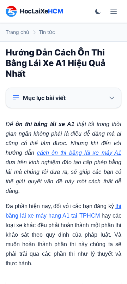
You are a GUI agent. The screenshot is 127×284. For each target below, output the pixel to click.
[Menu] (114, 11)
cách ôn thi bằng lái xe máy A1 (79, 153)
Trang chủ (17, 32)
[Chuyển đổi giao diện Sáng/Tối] (98, 11)
